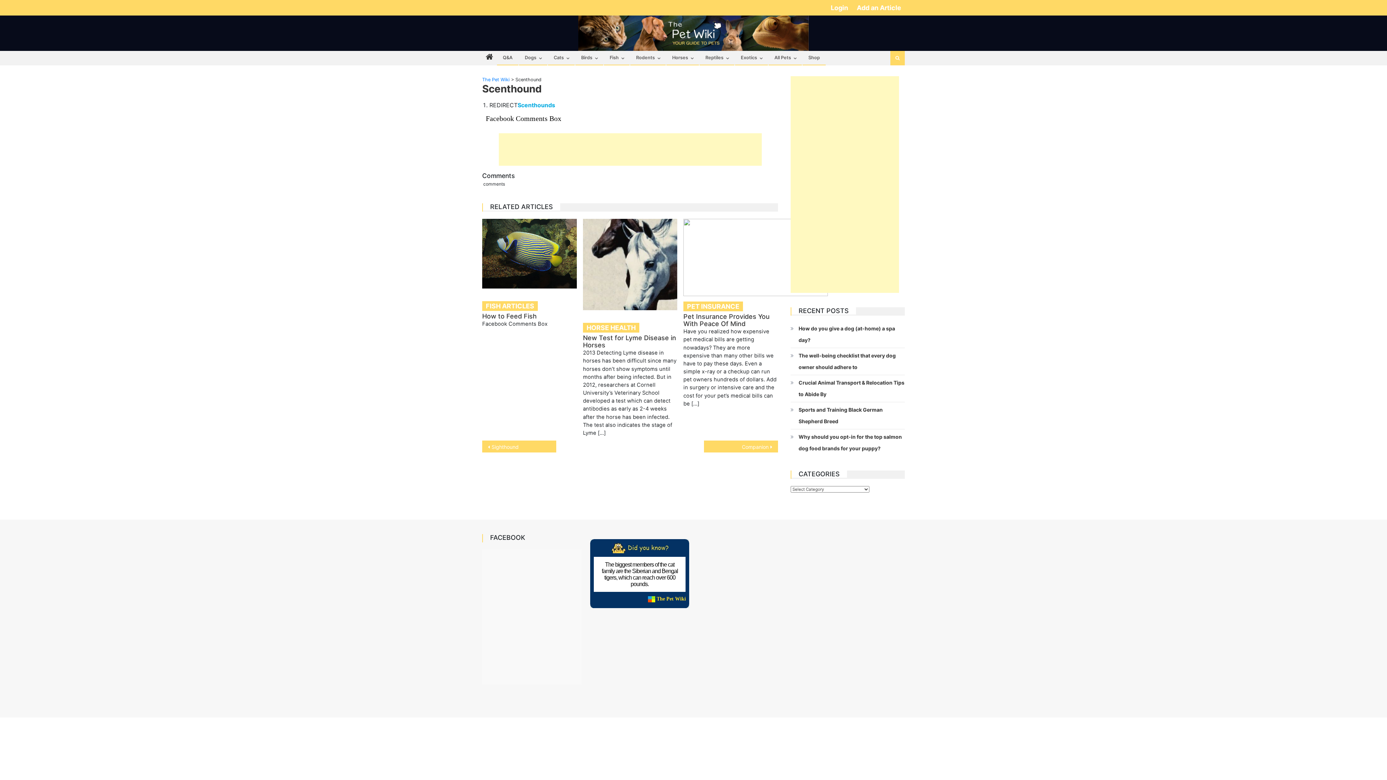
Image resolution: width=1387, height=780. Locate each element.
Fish (614, 57)
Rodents (645, 57)
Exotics (749, 57)
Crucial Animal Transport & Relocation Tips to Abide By (851, 388)
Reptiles (714, 57)
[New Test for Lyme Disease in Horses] (630, 264)
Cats (559, 57)
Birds (586, 57)
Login (840, 8)
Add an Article (879, 8)
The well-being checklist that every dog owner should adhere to (847, 361)
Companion (755, 447)
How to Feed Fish (509, 316)
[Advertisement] (630, 149)
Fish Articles (510, 306)
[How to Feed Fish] (529, 253)
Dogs (530, 57)
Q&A (508, 57)
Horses (680, 57)
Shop (814, 57)
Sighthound (505, 447)
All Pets (782, 57)
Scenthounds (536, 105)
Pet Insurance (713, 306)
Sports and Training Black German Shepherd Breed (841, 415)
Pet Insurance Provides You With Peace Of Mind (726, 320)
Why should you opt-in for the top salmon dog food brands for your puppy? (850, 442)
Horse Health (611, 328)
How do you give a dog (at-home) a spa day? (847, 334)
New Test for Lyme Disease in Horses (629, 341)
